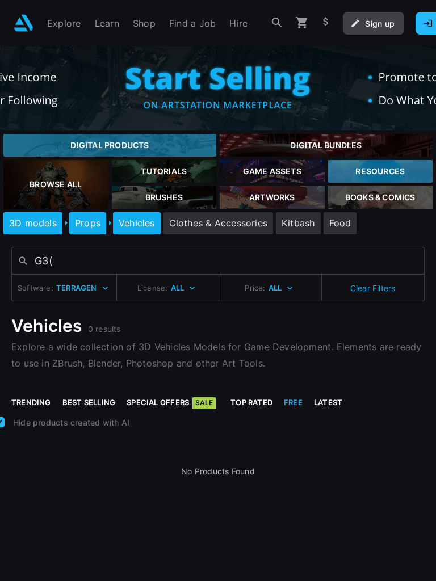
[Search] (277, 23)
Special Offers (170, 402)
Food (340, 223)
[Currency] (326, 23)
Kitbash (298, 223)
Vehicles (137, 223)
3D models (33, 223)
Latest (328, 402)
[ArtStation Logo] (23, 23)
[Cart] (302, 23)
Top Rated (251, 402)
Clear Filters (373, 288)
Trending (31, 402)
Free (293, 402)
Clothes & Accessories (218, 223)
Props (87, 223)
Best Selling (89, 402)
